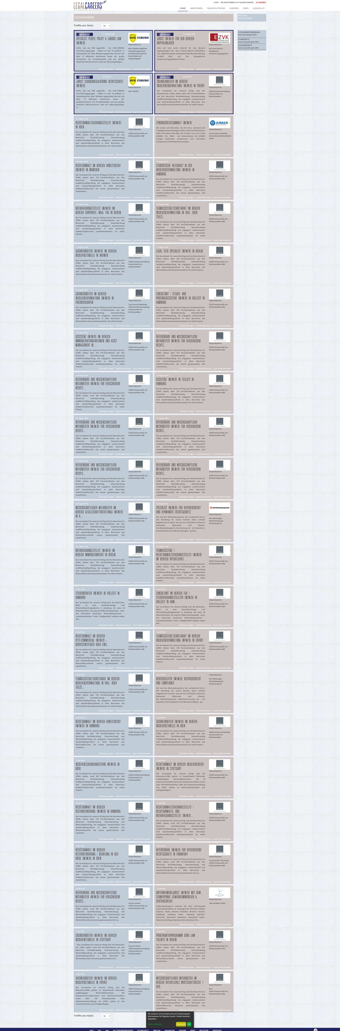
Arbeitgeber (196, 8)
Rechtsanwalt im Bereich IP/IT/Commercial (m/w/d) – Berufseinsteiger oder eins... (92, 640)
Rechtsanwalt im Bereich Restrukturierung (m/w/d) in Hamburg (98, 809)
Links (245, 8)
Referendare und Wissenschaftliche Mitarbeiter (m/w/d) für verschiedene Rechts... (178, 341)
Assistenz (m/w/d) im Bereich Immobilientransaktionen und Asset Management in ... (96, 341)
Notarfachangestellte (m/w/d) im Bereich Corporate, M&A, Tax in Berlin (98, 210)
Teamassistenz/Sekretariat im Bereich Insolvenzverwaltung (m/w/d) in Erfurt (179, 638)
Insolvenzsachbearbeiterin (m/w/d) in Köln (98, 766)
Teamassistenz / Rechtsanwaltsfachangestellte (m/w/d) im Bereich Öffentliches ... (179, 555)
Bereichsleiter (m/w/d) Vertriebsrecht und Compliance (178, 681)
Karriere (234, 8)
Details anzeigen (107, 69)
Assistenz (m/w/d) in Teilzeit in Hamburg (175, 381)
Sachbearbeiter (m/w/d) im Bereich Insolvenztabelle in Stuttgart (96, 937)
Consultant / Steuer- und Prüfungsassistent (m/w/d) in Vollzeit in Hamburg (180, 298)
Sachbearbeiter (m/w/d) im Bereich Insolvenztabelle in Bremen (96, 253)
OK (189, 1024)
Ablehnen (181, 1024)
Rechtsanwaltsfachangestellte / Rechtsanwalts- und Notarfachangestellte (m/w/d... (175, 811)
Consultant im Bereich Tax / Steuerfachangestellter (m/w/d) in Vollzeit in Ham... (176, 597)
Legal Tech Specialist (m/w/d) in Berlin (179, 251)
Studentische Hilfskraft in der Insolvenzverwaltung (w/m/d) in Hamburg (175, 170)
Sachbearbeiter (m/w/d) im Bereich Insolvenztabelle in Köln (176, 724)
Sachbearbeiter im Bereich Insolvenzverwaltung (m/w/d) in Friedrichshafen (95, 298)
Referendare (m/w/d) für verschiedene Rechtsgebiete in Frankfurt (179, 852)
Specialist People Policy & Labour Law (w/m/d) (98, 41)
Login (215, 2)
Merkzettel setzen (124, 69)
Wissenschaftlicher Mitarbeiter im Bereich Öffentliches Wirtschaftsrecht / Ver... (179, 982)
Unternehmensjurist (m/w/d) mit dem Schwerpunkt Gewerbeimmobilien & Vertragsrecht (178, 897)
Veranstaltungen (216, 8)
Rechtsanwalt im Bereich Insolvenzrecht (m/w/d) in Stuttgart (180, 766)
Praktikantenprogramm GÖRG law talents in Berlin (175, 937)
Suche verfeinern (245, 18)
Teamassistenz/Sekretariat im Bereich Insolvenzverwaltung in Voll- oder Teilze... (178, 213)
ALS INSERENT (261, 2)
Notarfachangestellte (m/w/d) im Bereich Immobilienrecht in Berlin (96, 552)
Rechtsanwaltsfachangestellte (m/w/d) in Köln (98, 125)
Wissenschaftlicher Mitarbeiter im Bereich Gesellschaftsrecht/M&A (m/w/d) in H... (99, 512)
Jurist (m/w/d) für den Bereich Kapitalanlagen (175, 41)
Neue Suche (242, 16)
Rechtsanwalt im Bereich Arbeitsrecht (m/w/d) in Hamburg (98, 724)
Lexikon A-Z (258, 8)
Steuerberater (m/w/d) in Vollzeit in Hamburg (98, 595)
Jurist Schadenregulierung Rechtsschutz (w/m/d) (99, 83)
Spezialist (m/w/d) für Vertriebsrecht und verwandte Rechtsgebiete (178, 510)
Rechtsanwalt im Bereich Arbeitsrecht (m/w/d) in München (98, 168)
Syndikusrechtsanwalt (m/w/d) (174, 123)
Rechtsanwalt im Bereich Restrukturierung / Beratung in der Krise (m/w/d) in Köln (97, 854)
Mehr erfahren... (155, 1024)
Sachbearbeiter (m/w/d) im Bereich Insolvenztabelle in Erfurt (96, 980)
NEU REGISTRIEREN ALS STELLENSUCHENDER (237, 2)
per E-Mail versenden (142, 69)
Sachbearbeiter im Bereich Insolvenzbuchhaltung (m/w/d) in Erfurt (181, 83)
